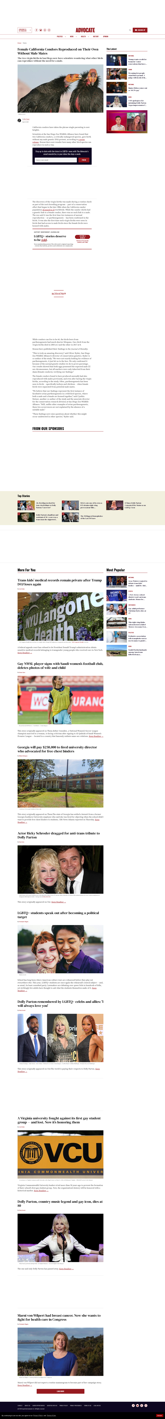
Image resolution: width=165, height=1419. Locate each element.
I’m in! (84, 160)
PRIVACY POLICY (63, 1405)
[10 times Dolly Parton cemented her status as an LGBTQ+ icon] (114, 505)
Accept (159, 1415)
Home (19, 43)
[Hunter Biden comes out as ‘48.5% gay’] (116, 87)
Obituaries (131, 605)
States (130, 591)
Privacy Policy (38, 1415)
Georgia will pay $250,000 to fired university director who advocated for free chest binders (57, 749)
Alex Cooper (27, 119)
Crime (130, 69)
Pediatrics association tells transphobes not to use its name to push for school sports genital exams (137, 641)
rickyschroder (47, 897)
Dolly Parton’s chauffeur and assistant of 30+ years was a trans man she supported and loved (47, 518)
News (72, 36)
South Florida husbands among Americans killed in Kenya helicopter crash (137, 653)
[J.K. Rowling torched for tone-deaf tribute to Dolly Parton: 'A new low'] (26, 505)
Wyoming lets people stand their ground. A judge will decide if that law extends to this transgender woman (137, 77)
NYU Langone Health (77, 642)
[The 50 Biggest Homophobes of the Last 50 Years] (70, 517)
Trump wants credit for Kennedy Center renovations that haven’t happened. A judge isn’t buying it (137, 64)
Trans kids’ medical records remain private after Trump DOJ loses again (60, 582)
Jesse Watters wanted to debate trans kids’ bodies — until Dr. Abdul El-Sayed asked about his (137, 585)
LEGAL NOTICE (97, 1405)
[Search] (130, 30)
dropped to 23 (48, 209)
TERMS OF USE (87, 1405)
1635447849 (59, 293)
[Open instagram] (49, 30)
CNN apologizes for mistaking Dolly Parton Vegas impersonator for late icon (137, 104)
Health (83, 36)
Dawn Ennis (21, 842)
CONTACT (20, 1405)
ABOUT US (27, 1405)
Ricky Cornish (22, 1010)
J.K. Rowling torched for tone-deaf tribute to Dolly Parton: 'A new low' (46, 505)
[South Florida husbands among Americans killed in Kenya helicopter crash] (116, 650)
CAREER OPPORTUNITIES (38, 1405)
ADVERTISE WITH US (52, 1405)
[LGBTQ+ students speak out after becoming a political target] (60, 949)
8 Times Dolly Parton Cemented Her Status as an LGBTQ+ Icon (135, 505)
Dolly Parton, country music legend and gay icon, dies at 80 (60, 1203)
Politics (60, 36)
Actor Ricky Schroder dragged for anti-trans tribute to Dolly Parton (59, 835)
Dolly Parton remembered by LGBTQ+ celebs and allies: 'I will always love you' (60, 1003)
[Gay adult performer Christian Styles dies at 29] (116, 609)
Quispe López (22, 672)
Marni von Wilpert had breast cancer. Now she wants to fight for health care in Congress (59, 1317)
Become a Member (83, 237)
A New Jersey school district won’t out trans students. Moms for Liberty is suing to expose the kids (137, 599)
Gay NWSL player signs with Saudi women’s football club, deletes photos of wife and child (60, 665)
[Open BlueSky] (40, 30)
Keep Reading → (25, 652)
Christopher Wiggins (23, 921)
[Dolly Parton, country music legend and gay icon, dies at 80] (60, 1238)
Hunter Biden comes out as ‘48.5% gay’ (137, 89)
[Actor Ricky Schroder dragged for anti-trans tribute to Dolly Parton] (60, 869)
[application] (126, 121)
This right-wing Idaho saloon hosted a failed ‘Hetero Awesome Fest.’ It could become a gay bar (137, 627)
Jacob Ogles (22, 589)
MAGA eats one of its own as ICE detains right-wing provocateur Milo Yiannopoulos (91, 506)
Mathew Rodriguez (23, 756)
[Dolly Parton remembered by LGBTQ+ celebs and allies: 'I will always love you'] (60, 1038)
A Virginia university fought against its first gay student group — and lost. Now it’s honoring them (59, 1120)
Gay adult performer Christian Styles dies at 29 (137, 610)
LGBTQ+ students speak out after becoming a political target (58, 915)
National (131, 56)
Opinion (105, 36)
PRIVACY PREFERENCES (76, 1405)
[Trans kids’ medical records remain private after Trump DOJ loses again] (60, 616)
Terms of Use (51, 1415)
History (96, 36)
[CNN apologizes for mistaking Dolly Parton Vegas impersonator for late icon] (116, 101)
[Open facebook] (36, 30)
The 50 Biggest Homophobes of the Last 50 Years (91, 517)
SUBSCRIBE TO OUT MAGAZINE (22, 30)
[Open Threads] (44, 30)
